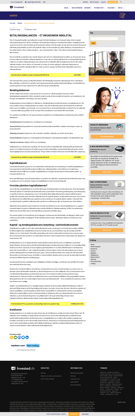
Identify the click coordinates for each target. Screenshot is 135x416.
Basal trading (104, 375)
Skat (121, 389)
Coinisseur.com (75, 379)
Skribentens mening (105, 391)
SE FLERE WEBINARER (107, 136)
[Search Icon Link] (121, 2)
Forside (12, 23)
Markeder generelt (117, 384)
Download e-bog (77, 304)
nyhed (102, 386)
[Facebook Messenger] (23, 337)
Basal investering (117, 374)
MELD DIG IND (107, 172)
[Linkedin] (27, 337)
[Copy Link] (11, 337)
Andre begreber (96, 247)
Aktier (92, 244)
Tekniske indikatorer (115, 392)
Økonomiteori (95, 257)
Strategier (102, 392)
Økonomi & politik (105, 387)
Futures (93, 251)
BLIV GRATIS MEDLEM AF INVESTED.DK (107, 78)
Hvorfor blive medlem (47, 379)
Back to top (121, 402)
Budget (111, 375)
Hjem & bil (114, 379)
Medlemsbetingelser (76, 373)
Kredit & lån (103, 382)
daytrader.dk (74, 382)
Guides (115, 377)
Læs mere (77, 75)
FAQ (44, 2)
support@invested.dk (34, 2)
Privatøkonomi (109, 389)
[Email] (15, 337)
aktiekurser (103, 372)
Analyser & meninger (105, 374)
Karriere (118, 381)
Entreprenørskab (118, 375)
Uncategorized (109, 394)
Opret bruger (113, 2)
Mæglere (93, 253)
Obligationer (94, 255)
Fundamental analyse (106, 377)
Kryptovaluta (111, 382)
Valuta (19, 23)
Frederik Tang (15, 29)
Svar (108, 392)
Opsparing (113, 387)
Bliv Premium (94, 2)
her (56, 262)
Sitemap (73, 376)
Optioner (93, 259)
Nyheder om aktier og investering (51, 376)
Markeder (108, 384)
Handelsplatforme (105, 379)
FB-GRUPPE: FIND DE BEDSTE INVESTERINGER (107, 116)
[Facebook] (19, 337)
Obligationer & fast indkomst (112, 386)
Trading (93, 263)
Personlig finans (96, 261)
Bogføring (94, 249)
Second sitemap (75, 385)
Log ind (103, 2)
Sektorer (116, 389)
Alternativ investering (113, 372)
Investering (112, 381)
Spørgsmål (115, 391)
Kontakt (85, 2)
